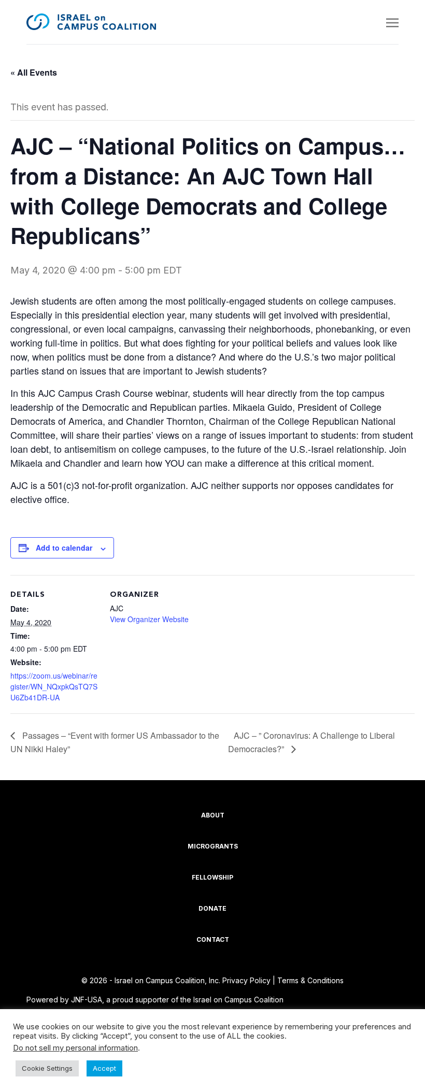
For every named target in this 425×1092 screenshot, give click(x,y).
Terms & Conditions (310, 980)
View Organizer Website (149, 619)
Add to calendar (64, 547)
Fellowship (212, 877)
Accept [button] (104, 1068)
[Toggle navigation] (392, 22)
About (212, 815)
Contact (212, 939)
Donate (212, 908)
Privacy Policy (246, 980)
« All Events (33, 72)
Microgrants (213, 846)
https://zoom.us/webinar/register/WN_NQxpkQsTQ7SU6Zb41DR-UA (53, 686)
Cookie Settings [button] (47, 1068)
